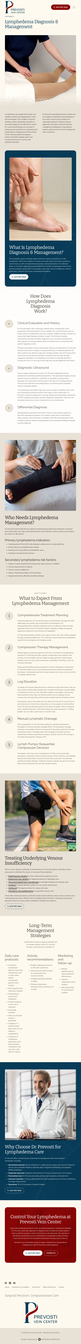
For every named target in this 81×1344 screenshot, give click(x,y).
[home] (15, 7)
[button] (74, 7)
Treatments (36, 1287)
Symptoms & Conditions (20, 1287)
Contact (61, 1287)
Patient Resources (49, 1287)
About (7, 1287)
